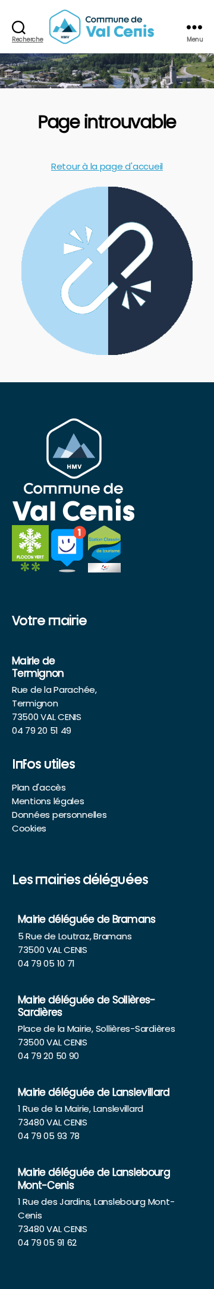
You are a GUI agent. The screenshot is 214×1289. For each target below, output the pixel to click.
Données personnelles (59, 814)
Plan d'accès (39, 787)
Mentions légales (48, 801)
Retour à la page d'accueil (107, 166)
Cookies (29, 828)
